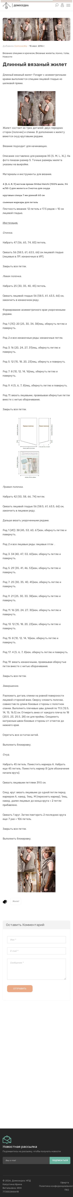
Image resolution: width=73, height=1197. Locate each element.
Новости (7, 56)
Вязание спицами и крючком (19, 53)
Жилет (16, 901)
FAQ (67, 1189)
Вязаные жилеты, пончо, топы (52, 53)
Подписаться (60, 1160)
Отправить (19, 988)
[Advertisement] (36, 1093)
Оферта (64, 1182)
